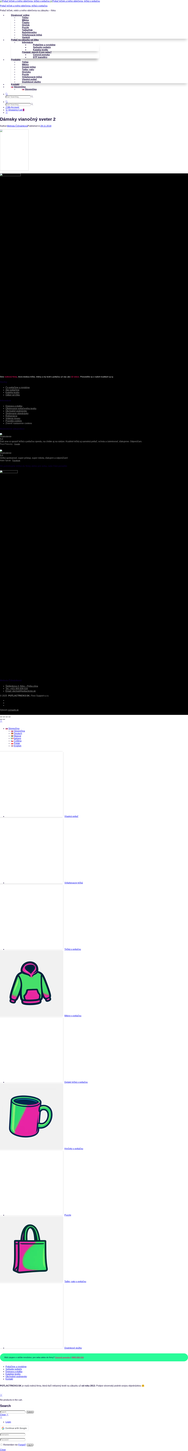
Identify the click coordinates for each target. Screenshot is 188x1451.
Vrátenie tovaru (13, 418)
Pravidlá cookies (14, 421)
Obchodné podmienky (16, 411)
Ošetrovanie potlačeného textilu (21, 408)
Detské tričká (29, 67)
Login (8, 1422)
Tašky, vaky (28, 69)
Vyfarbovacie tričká (32, 35)
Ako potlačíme (12, 390)
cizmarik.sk (13, 710)
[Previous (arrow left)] (1, 719)
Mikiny (25, 64)
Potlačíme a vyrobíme (44, 45)
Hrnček (26, 25)
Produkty (16, 59)
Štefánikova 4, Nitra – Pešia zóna (22, 686)
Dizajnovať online (20, 15)
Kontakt (15, 84)
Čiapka (25, 22)
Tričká (25, 62)
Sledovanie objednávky (17, 413)
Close (3, 1450)
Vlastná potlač (29, 79)
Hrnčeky (26, 72)
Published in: (34, 126)
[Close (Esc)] (1, 716)
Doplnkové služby (31, 82)
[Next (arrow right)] (4, 719)
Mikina (25, 20)
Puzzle (25, 27)
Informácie (27, 42)
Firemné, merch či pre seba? (37, 52)
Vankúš (26, 37)
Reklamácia (11, 416)
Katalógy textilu (13, 1374)
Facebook (16, 461)
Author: (3, 126)
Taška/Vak (27, 30)
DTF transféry (40, 57)
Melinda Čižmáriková (17, 126)
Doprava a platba (14, 406)
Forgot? (22, 1445)
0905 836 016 (78, 1357)
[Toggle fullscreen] (7, 716)
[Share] (4, 716)
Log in (30, 1445)
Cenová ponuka (41, 55)
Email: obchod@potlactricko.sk (21, 691)
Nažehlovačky (29, 32)
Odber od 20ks (13, 395)
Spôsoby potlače (42, 47)
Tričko (25, 17)
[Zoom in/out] (9, 716)
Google (17, 444)
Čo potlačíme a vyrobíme (18, 387)
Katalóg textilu (40, 50)
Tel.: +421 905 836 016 (17, 688)
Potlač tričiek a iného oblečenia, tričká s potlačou (23, 6)
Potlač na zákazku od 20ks (25, 40)
